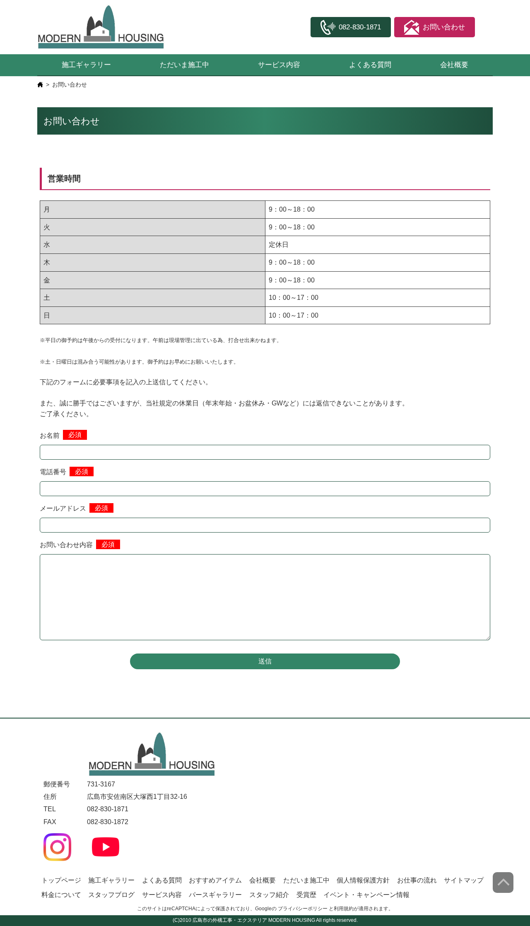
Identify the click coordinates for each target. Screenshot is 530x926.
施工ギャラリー (86, 65)
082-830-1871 (107, 809)
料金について (61, 894)
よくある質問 (370, 65)
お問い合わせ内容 (66, 544)
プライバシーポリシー (303, 909)
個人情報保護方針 (363, 880)
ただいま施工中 (184, 65)
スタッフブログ (111, 894)
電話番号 (53, 471)
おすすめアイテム (215, 880)
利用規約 (344, 909)
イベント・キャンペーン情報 (366, 894)
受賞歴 (306, 894)
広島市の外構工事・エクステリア (230, 920)
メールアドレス (63, 508)
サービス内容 (279, 65)
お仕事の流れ (417, 880)
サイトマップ (464, 880)
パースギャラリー (215, 894)
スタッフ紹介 (269, 894)
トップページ (61, 880)
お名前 (50, 435)
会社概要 (454, 65)
